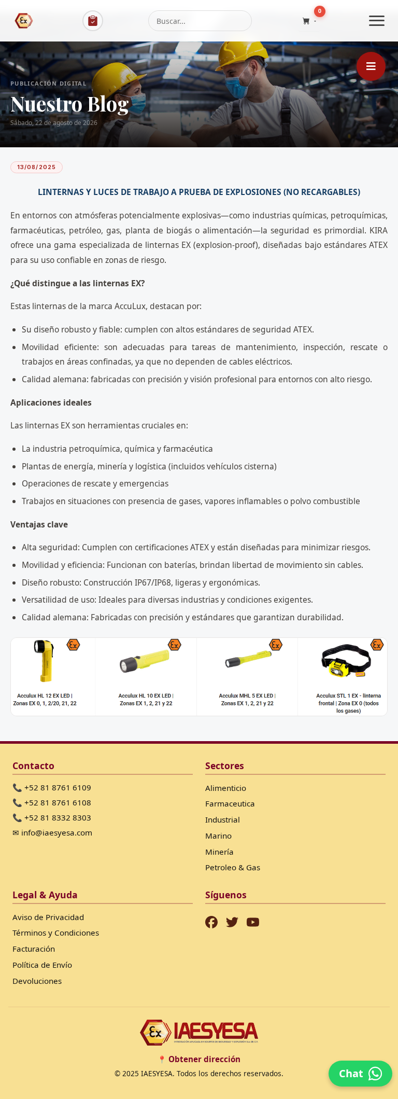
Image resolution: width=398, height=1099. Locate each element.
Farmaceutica (230, 803)
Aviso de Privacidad (48, 917)
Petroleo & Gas (232, 867)
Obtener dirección (204, 1059)
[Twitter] (232, 921)
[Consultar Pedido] (92, 20)
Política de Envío (42, 964)
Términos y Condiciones (55, 932)
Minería (219, 851)
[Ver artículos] (371, 66)
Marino (218, 835)
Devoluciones (37, 981)
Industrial (222, 819)
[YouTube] (253, 921)
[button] (309, 21)
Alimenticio (225, 788)
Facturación (33, 948)
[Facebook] (211, 921)
